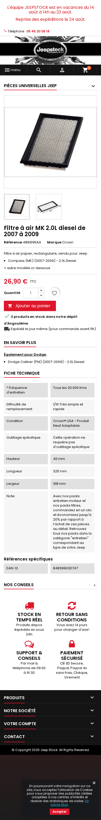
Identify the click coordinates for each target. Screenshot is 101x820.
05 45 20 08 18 (37, 31)
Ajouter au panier (29, 306)
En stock (37, 316)
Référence (13, 242)
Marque (54, 242)
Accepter (60, 812)
